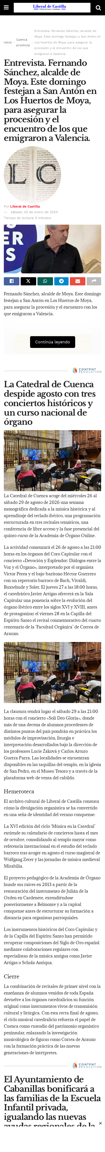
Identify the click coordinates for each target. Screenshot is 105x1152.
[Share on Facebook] (11, 281)
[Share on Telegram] (61, 281)
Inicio (8, 42)
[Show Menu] (6, 7)
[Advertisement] (52, 1139)
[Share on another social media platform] (94, 281)
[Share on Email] (77, 281)
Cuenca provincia (23, 42)
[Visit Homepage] (52, 8)
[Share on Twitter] (28, 281)
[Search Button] (98, 7)
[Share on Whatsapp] (45, 281)
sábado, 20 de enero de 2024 (34, 212)
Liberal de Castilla (25, 206)
